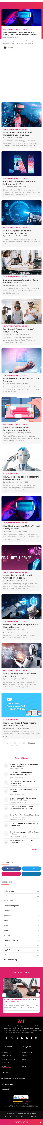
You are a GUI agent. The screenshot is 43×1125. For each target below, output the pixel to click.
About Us (5, 1052)
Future (24, 1059)
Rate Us (27, 1101)
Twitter (32, 868)
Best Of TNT (6, 1066)
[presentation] (4, 995)
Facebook (11, 868)
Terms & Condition (32, 1117)
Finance (24, 1056)
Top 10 (24, 1066)
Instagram (12, 874)
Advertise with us (8, 1059)
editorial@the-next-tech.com (14, 1078)
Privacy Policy (20, 1117)
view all (35, 850)
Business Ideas (27, 1052)
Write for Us (6, 1056)
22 (37, 743)
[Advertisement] (21, 76)
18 (15, 743)
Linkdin (32, 874)
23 (12, 745)
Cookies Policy (9, 1117)
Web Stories (6, 1089)
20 (24, 743)
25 (21, 745)
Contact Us (6, 1063)
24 (17, 745)
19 (19, 743)
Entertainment (27, 1063)
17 (10, 743)
